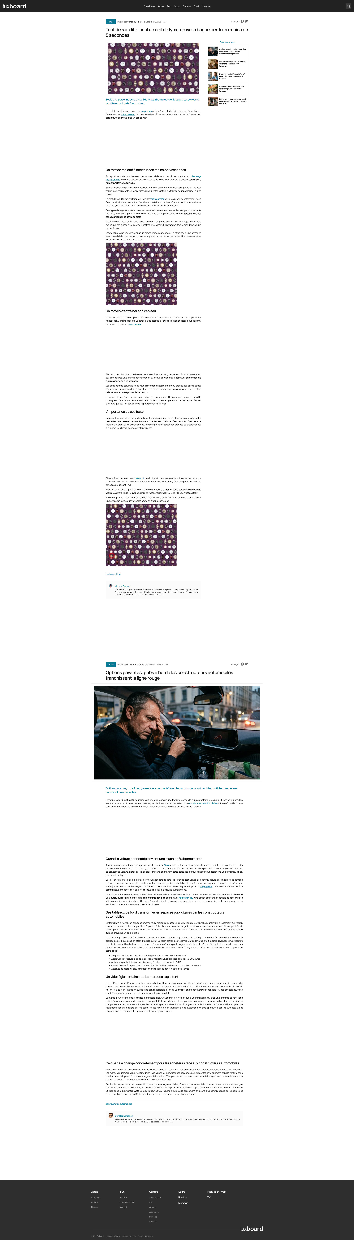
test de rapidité (113, 574)
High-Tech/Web (216, 1191)
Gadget (123, 1207)
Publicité (153, 1216)
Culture (187, 6)
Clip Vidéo (95, 1197)
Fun (169, 6)
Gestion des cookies (146, 1236)
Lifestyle (206, 6)
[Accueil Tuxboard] (14, 6)
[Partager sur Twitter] (246, 21)
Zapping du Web (127, 1202)
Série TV (153, 1221)
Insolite (123, 1197)
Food (196, 6)
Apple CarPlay (186, 897)
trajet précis (206, 886)
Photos (94, 1207)
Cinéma (94, 1202)
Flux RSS (133, 1236)
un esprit (140, 478)
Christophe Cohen (136, 664)
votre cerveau (128, 114)
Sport (177, 6)
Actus (161, 6)
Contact (125, 1236)
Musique (183, 1203)
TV (208, 1197)
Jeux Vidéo (154, 1212)
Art (150, 1202)
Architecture (155, 1197)
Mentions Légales (113, 1236)
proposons (146, 111)
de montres (135, 324)
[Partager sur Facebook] (242, 21)
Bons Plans (149, 6)
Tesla (167, 865)
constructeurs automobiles (203, 803)
